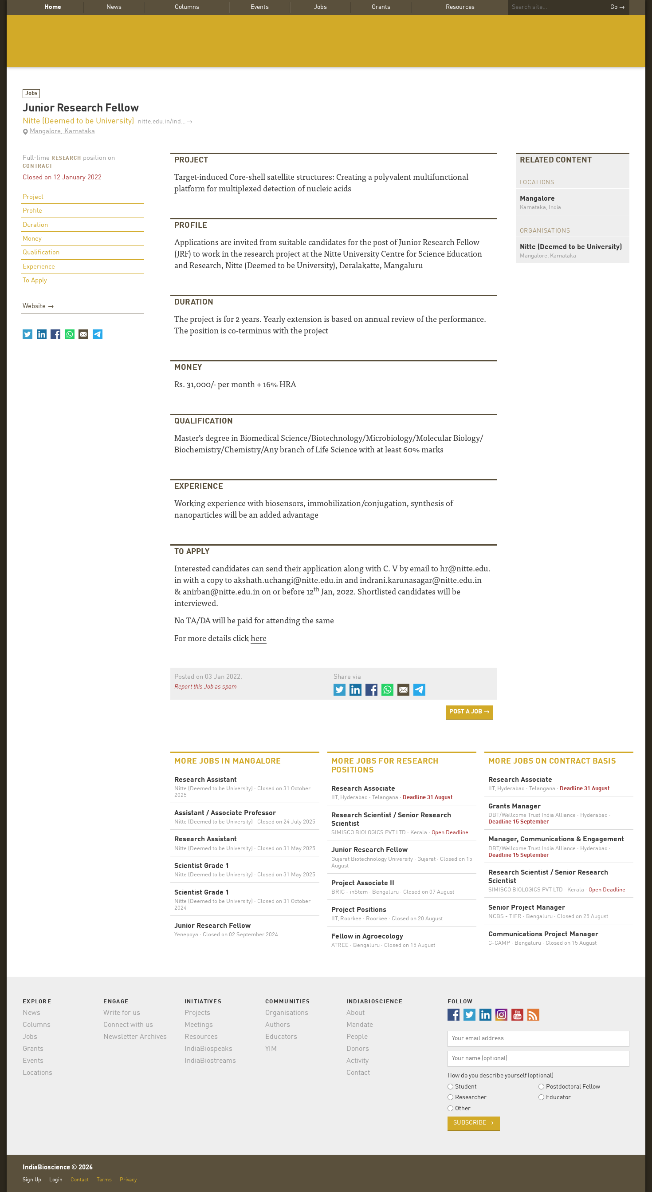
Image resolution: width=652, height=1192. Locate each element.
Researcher (471, 1097)
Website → (38, 306)
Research (66, 158)
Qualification (41, 252)
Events (260, 7)
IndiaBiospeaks (208, 1049)
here (259, 637)
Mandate (359, 1025)
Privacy (128, 1180)
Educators (281, 1037)
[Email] (83, 334)
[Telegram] (97, 334)
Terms (104, 1180)
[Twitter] (27, 334)
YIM (271, 1049)
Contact (358, 1073)
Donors (357, 1049)
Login (56, 1180)
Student (466, 1087)
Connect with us (128, 1025)
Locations (37, 1073)
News (114, 7)
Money (32, 239)
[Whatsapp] (69, 334)
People (357, 1037)
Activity (357, 1061)
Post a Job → (469, 712)
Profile (32, 211)
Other (463, 1108)
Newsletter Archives (135, 1037)
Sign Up (32, 1180)
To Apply (35, 280)
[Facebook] (55, 334)
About (355, 1013)
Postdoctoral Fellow (573, 1087)
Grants (381, 7)
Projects (197, 1013)
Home (52, 7)
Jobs (320, 7)
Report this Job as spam (205, 687)
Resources (460, 7)
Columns (187, 7)
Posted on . (208, 677)
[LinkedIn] (41, 334)
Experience (39, 267)
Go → (617, 7)
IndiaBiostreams (210, 1061)
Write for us (121, 1013)
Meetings (199, 1025)
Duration (35, 225)
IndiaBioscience (326, 41)
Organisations (286, 1013)
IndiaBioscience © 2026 (58, 1167)
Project (33, 197)
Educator (558, 1097)
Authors (277, 1025)
